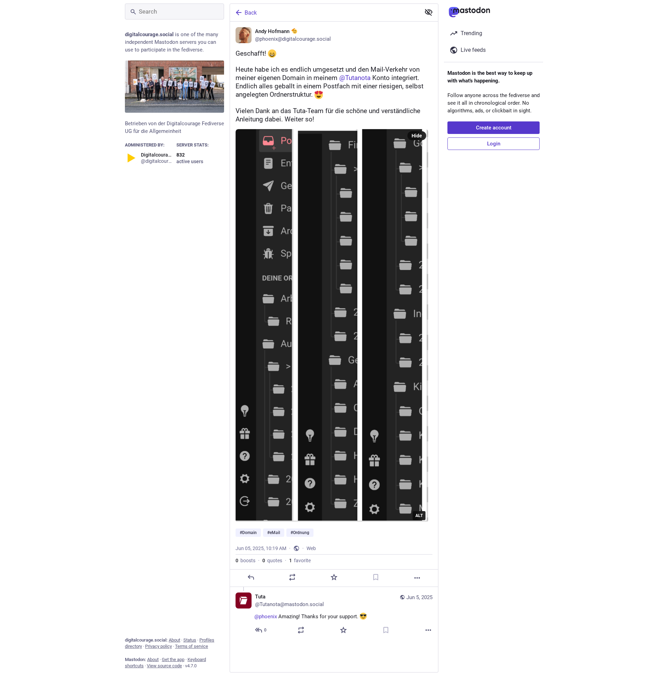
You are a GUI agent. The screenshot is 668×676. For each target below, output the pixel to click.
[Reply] (251, 577)
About (174, 640)
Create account (493, 128)
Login (493, 144)
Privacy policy (158, 646)
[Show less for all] (428, 12)
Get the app (173, 659)
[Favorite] (334, 577)
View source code (164, 665)
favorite (300, 560)
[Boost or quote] (292, 577)
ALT (419, 515)
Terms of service (191, 646)
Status (189, 640)
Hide (417, 135)
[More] (417, 578)
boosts (245, 560)
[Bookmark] (376, 577)
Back (251, 12)
